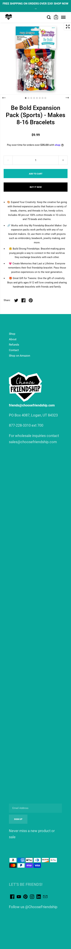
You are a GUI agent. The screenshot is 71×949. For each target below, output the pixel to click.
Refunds (14, 344)
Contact (14, 350)
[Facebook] (12, 896)
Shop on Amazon (19, 355)
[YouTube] (19, 896)
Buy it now (36, 187)
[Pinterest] (25, 896)
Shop (12, 333)
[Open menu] (63, 17)
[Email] (45, 896)
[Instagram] (32, 896)
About (13, 339)
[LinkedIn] (38, 896)
